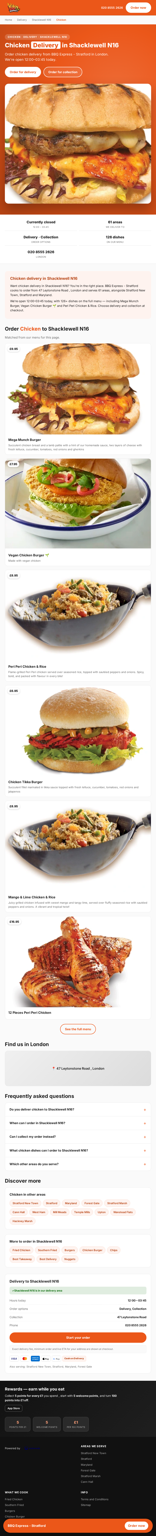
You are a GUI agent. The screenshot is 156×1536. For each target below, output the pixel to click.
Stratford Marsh (117, 1203)
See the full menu (78, 1029)
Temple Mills (82, 1212)
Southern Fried (47, 1250)
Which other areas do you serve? (34, 1164)
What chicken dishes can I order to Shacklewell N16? (49, 1150)
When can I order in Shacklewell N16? (37, 1123)
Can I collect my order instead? (33, 1137)
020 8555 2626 (112, 7)
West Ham (38, 1212)
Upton (102, 1212)
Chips (113, 1250)
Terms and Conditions (94, 1499)
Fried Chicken (21, 1250)
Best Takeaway (22, 1259)
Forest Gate (92, 1203)
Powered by (12, 1448)
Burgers (70, 1250)
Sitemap (86, 1505)
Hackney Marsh (22, 1221)
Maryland (71, 1203)
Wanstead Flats (123, 1212)
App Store (14, 1408)
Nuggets (69, 1259)
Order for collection (62, 72)
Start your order (78, 1338)
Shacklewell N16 (41, 19)
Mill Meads (59, 1212)
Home (8, 19)
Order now (138, 8)
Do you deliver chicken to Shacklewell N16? (42, 1109)
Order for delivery (23, 72)
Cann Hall (19, 1212)
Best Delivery (48, 1259)
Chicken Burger (92, 1250)
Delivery (22, 19)
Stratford (51, 1203)
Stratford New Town (25, 1203)
